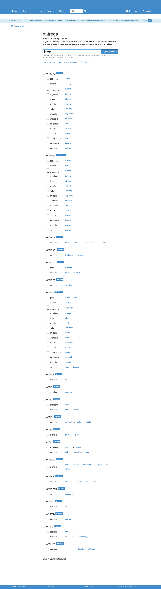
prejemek (68, 357)
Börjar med (50, 62)
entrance (68, 392)
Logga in (148, 11)
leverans (68, 148)
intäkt (67, 367)
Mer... (61, 11)
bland (87, 452)
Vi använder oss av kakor (17, 587)
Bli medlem (132, 11)
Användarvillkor (87, 587)
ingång (76, 367)
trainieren (68, 267)
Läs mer (144, 20)
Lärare (39, 11)
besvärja (68, 481)
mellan (67, 409)
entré (67, 464)
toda (74, 531)
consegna (69, 123)
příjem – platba (71, 297)
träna (67, 272)
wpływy (68, 347)
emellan (77, 452)
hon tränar (102, 242)
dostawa (68, 133)
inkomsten (69, 307)
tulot (66, 318)
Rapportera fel (19, 26)
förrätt (67, 469)
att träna (76, 272)
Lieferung (68, 108)
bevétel (68, 337)
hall (107, 464)
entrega (68, 138)
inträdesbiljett (88, 464)
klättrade (91, 549)
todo (66, 531)
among (78, 447)
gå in (79, 422)
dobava (68, 143)
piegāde (68, 128)
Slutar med (87, 62)
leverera (80, 255)
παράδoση (69, 113)
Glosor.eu (132, 587)
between (68, 404)
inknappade (69, 549)
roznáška (68, 78)
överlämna (69, 255)
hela (66, 536)
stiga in (88, 422)
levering (68, 83)
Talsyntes (50, 11)
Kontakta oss (50, 587)
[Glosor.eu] (22, 4)
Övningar (26, 11)
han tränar (89, 242)
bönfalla (79, 481)
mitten (76, 409)
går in (67, 434)
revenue (68, 313)
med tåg (68, 519)
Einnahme (69, 327)
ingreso (68, 362)
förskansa (69, 494)
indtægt (68, 302)
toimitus (68, 99)
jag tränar (68, 285)
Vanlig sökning (111, 51)
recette (67, 323)
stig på (76, 434)
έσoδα (67, 332)
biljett (100, 464)
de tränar (77, 242)
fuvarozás (69, 118)
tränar (67, 242)
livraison (68, 104)
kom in (81, 549)
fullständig (83, 536)
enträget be (91, 481)
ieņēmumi (69, 342)
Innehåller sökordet (69, 62)
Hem (15, 11)
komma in (69, 422)
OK (150, 21)
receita (67, 352)
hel (66, 379)
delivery (68, 94)
